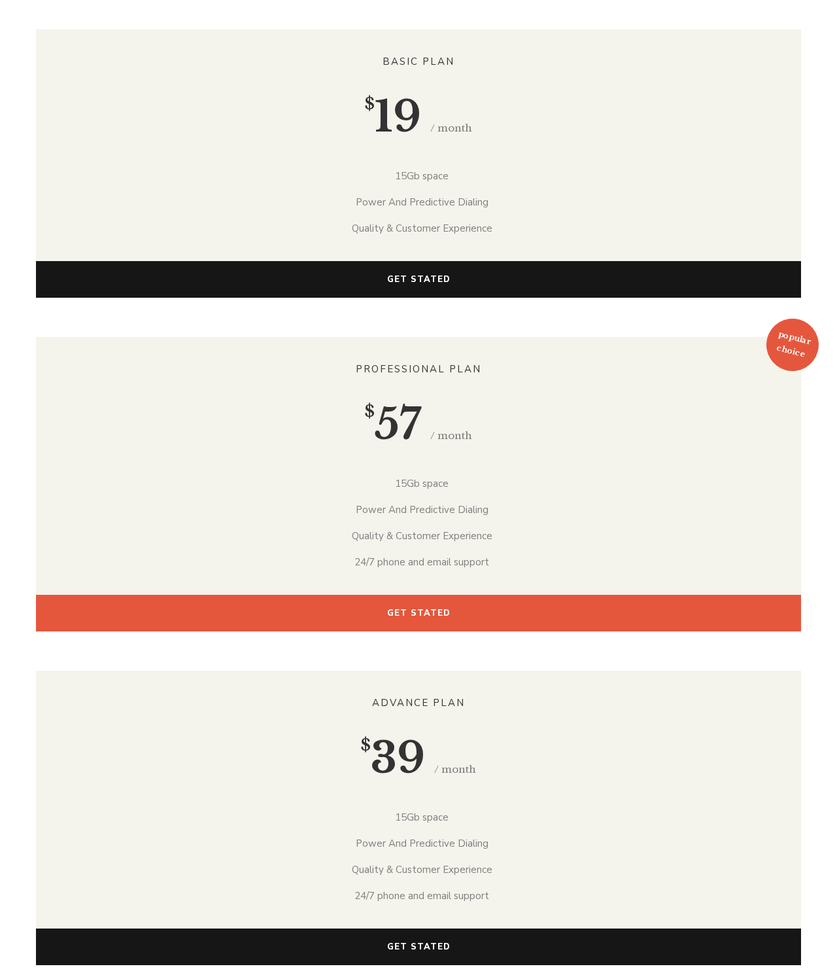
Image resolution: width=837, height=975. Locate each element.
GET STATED (419, 279)
